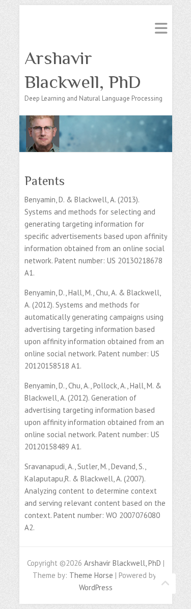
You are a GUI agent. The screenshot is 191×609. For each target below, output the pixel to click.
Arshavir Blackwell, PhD (82, 70)
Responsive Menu (161, 28)
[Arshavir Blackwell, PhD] (95, 121)
